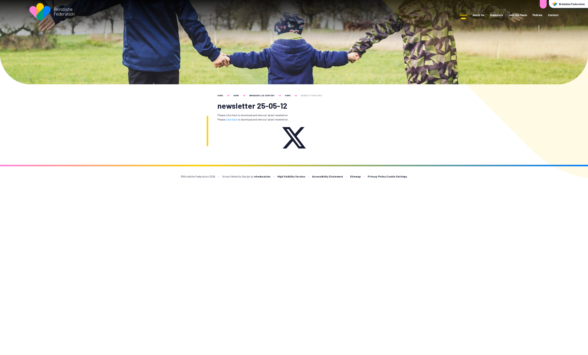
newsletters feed (311, 95)
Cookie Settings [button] (396, 176)
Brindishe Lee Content (262, 95)
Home (220, 95)
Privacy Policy (377, 176)
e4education (262, 176)
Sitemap (355, 176)
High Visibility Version (291, 176)
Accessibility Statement (327, 176)
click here (231, 119)
